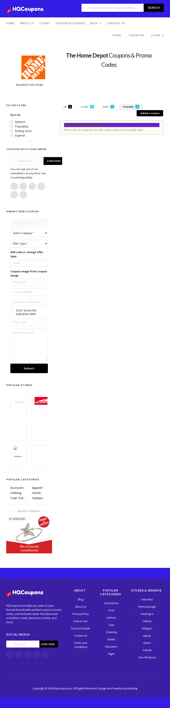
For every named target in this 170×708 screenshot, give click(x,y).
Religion (147, 628)
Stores (44, 23)
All (67, 106)
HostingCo (147, 614)
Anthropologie (147, 606)
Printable (130, 106)
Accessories (18, 488)
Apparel (37, 488)
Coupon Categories (70, 23)
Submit (29, 368)
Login (155, 35)
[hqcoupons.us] (26, 9)
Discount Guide (80, 628)
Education (111, 646)
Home (10, 23)
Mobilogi (132, 688)
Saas (111, 625)
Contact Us (116, 23)
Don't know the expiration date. (26, 312)
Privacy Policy (81, 614)
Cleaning (111, 632)
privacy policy (23, 177)
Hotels (36, 493)
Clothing (15, 493)
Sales (108, 106)
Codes (87, 106)
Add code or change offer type (26, 254)
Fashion (37, 498)
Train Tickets (18, 498)
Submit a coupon (149, 113)
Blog (94, 23)
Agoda (147, 635)
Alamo (147, 643)
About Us (27, 23)
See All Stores (147, 657)
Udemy (147, 621)
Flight (111, 654)
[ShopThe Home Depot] (33, 67)
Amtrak (147, 650)
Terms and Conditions (80, 645)
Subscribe (54, 161)
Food (111, 610)
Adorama (147, 599)
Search (154, 7)
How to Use (81, 621)
